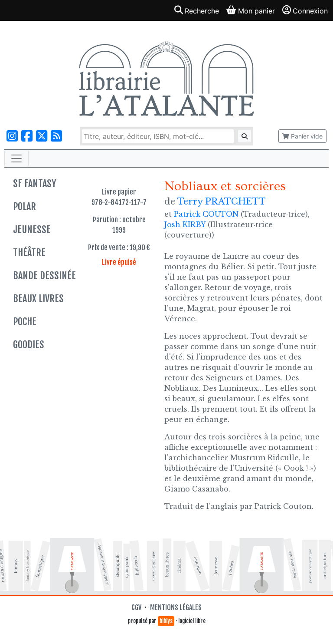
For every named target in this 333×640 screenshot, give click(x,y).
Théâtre (29, 252)
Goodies (28, 344)
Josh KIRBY (185, 224)
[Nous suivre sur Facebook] (27, 136)
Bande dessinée (44, 275)
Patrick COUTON (206, 214)
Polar (24, 206)
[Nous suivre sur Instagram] (12, 136)
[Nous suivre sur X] (41, 136)
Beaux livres (38, 298)
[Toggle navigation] (16, 158)
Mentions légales (176, 607)
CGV (136, 607)
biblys (166, 620)
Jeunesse (32, 229)
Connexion (310, 11)
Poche (24, 321)
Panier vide (306, 136)
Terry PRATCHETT (221, 201)
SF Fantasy (34, 183)
